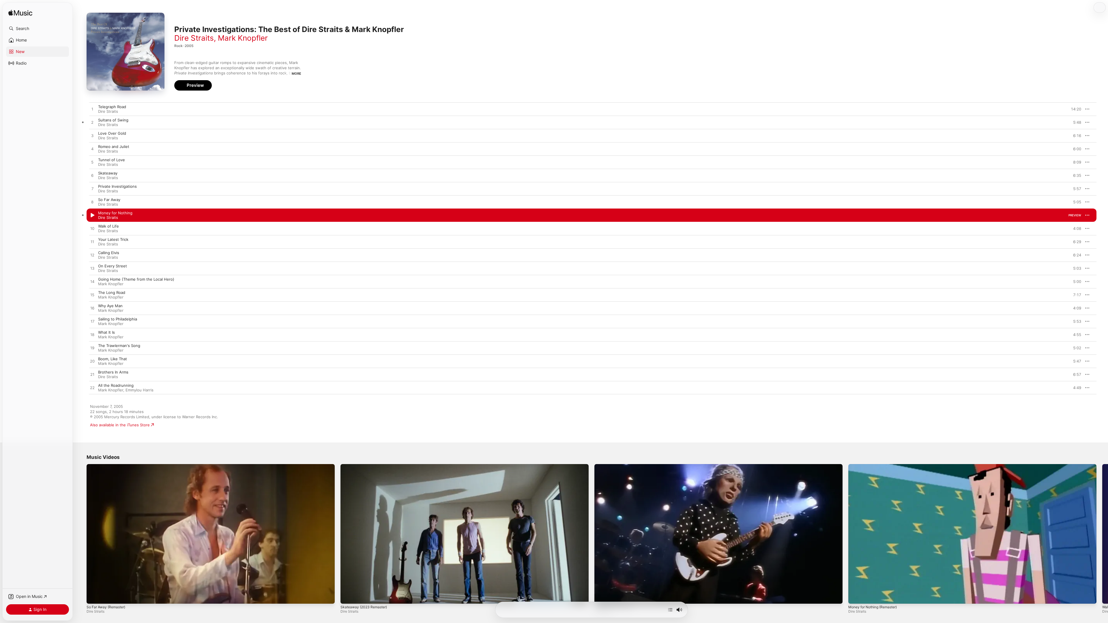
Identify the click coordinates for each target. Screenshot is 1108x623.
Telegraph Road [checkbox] (112, 106)
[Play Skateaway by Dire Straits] (92, 175)
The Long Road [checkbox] (111, 292)
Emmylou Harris (140, 390)
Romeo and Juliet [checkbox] (113, 146)
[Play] (93, 596)
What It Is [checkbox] (106, 332)
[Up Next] (670, 610)
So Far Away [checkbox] (109, 199)
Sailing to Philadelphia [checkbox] (117, 319)
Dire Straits (194, 37)
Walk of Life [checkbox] (108, 226)
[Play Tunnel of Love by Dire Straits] (92, 162)
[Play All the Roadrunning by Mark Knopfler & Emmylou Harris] (92, 388)
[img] (20, 13)
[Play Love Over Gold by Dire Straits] (92, 135)
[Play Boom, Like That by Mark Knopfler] (92, 361)
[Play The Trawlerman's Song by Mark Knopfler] (92, 348)
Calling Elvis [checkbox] (108, 252)
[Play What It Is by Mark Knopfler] (92, 334)
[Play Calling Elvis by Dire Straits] (92, 255)
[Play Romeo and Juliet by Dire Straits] (92, 149)
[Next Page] (1102, 533)
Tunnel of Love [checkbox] (111, 159)
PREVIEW (1074, 109)
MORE (296, 74)
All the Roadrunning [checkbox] (116, 385)
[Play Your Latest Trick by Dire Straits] (92, 242)
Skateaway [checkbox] (107, 173)
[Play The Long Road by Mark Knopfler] (92, 295)
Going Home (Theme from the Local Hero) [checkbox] (136, 279)
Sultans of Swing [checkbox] (113, 120)
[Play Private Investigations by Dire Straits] (92, 189)
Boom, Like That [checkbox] (112, 358)
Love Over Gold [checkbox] (112, 133)
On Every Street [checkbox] (112, 266)
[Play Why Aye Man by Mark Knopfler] (92, 308)
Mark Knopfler (243, 37)
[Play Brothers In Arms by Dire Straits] (92, 374)
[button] (37, 28)
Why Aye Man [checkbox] (110, 305)
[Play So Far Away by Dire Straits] (92, 202)
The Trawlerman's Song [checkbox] (119, 345)
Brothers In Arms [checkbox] (113, 372)
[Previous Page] (81, 533)
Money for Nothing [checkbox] (115, 213)
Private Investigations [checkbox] (117, 186)
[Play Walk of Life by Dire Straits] (92, 228)
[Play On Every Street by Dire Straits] (92, 268)
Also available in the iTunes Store (120, 425)
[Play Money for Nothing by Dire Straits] (92, 215)
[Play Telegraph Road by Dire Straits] (92, 109)
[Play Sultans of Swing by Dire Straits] (92, 122)
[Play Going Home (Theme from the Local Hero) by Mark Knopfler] (92, 281)
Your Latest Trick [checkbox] (113, 239)
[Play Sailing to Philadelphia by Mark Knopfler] (92, 321)
